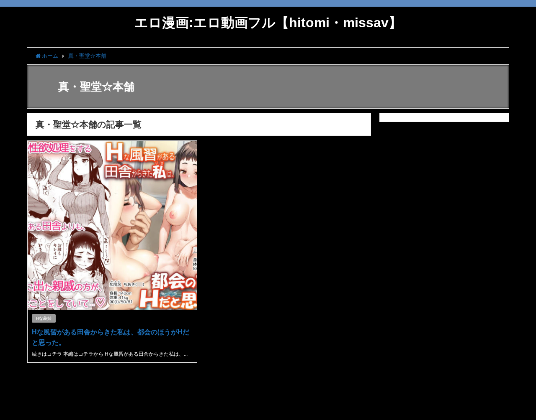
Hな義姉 (44, 318)
